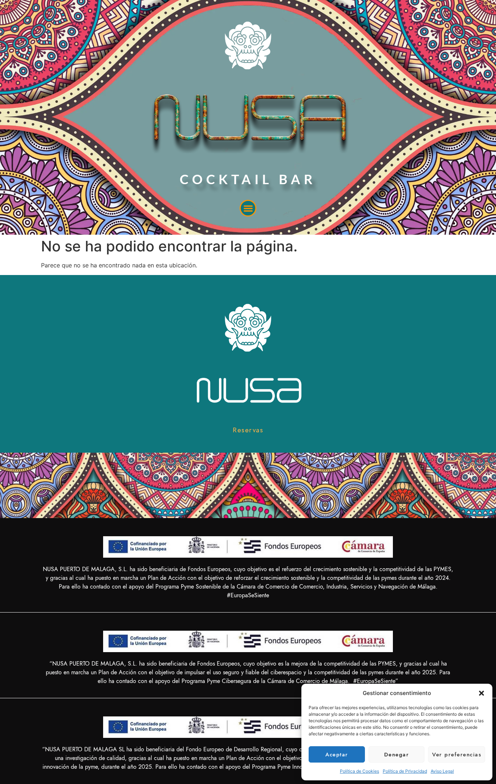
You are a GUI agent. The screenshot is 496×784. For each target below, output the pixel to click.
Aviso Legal (442, 771)
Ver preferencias (456, 755)
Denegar (396, 755)
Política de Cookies (359, 771)
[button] (481, 693)
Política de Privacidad (405, 771)
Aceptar (336, 755)
